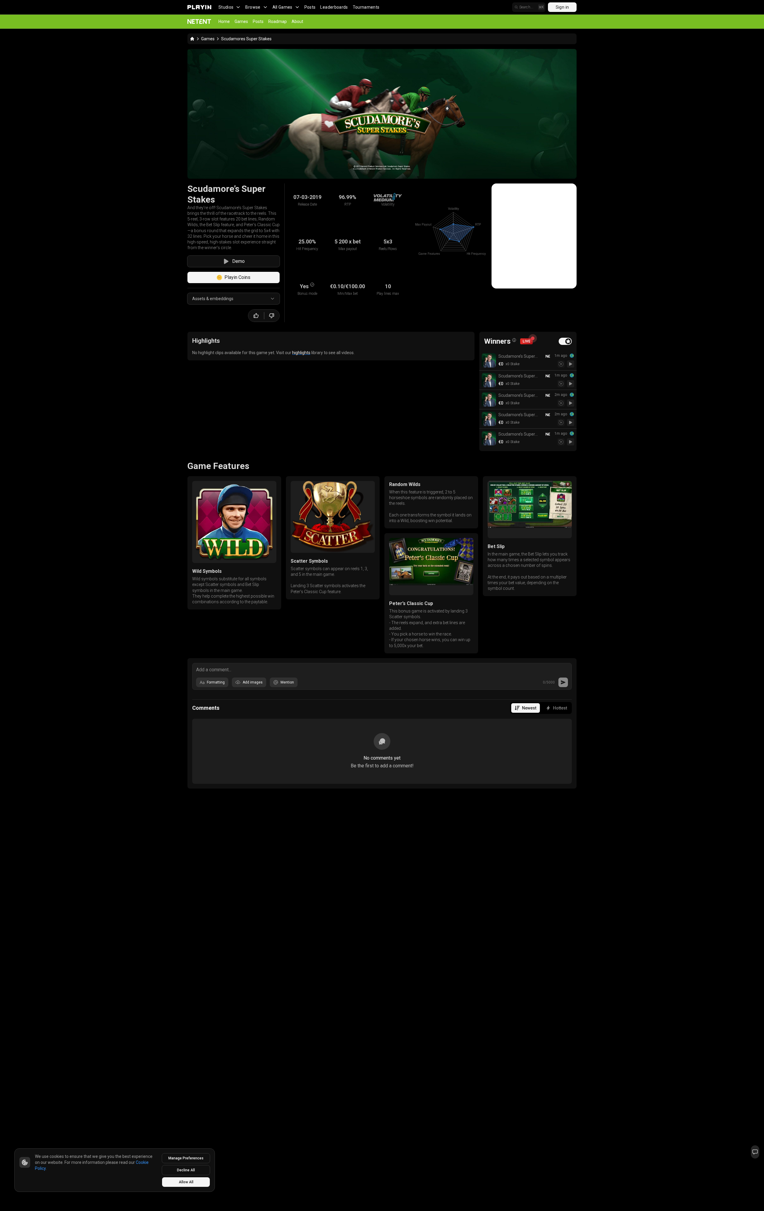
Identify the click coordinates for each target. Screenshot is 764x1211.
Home (224, 21)
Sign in (562, 7)
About (297, 21)
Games (241, 21)
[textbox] (382, 669)
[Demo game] (570, 364)
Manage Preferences (186, 1158)
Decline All (186, 1170)
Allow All (186, 1182)
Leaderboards (334, 7)
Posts (310, 7)
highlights (301, 352)
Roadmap (277, 21)
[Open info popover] (514, 340)
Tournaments (366, 7)
